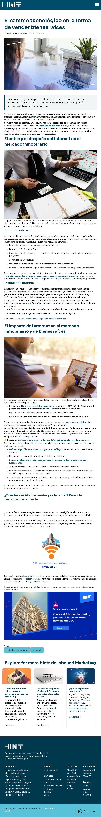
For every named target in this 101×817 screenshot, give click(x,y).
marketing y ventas (50, 126)
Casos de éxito (73, 776)
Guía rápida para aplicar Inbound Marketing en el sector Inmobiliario (54, 440)
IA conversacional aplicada (17, 792)
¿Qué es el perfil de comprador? (79, 690)
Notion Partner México (54, 786)
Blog (69, 786)
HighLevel (48, 789)
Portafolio (71, 779)
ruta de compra (23, 303)
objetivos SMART (34, 579)
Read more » (10, 725)
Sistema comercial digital (16, 770)
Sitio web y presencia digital (18, 782)
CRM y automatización (15, 773)
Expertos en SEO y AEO (15, 779)
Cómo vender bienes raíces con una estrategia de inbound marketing (16, 692)
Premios (71, 782)
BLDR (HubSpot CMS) (14, 795)
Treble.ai (48, 792)
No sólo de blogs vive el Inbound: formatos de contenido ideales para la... (48, 692)
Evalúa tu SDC (89, 770)
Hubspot (37, 650)
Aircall (47, 795)
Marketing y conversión (15, 776)
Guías (70, 789)
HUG (85, 792)
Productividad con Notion (16, 786)
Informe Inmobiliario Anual (37, 406)
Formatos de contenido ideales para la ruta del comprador (38, 319)
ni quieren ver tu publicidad (76, 422)
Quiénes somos (51, 770)
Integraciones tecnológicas (17, 789)
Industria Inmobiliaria (17, 650)
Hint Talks (87, 795)
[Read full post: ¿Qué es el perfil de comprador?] (81, 676)
